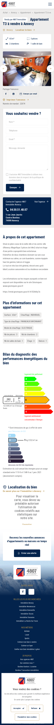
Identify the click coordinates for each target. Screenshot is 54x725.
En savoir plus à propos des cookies (27, 700)
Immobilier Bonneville (27, 610)
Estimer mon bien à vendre (27, 642)
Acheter (27, 631)
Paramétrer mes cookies (27, 717)
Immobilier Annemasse (27, 607)
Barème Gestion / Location (27, 667)
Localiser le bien (24, 30)
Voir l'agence (39, 201)
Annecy (14, 12)
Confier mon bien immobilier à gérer (27, 649)
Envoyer (13, 187)
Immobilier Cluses (27, 614)
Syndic (27, 638)
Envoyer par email (30, 94)
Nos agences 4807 (27, 659)
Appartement (25, 12)
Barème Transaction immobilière (27, 670)
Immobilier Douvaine (27, 617)
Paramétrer (27, 524)
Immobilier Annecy (27, 603)
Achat (5, 12)
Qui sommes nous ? (27, 663)
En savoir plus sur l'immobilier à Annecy (22, 491)
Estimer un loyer (27, 646)
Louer (27, 635)
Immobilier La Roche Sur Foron (27, 621)
